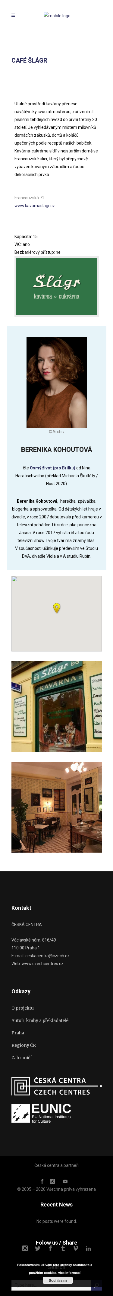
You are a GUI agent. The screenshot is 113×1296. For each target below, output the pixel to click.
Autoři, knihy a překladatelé (39, 1020)
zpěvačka (86, 501)
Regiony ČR (23, 1045)
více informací (69, 1272)
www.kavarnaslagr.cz (34, 205)
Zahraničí (21, 1057)
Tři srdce (59, 524)
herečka (68, 501)
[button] (56, 608)
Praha (17, 1033)
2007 (44, 516)
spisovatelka (45, 509)
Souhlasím (58, 1280)
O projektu (22, 1008)
